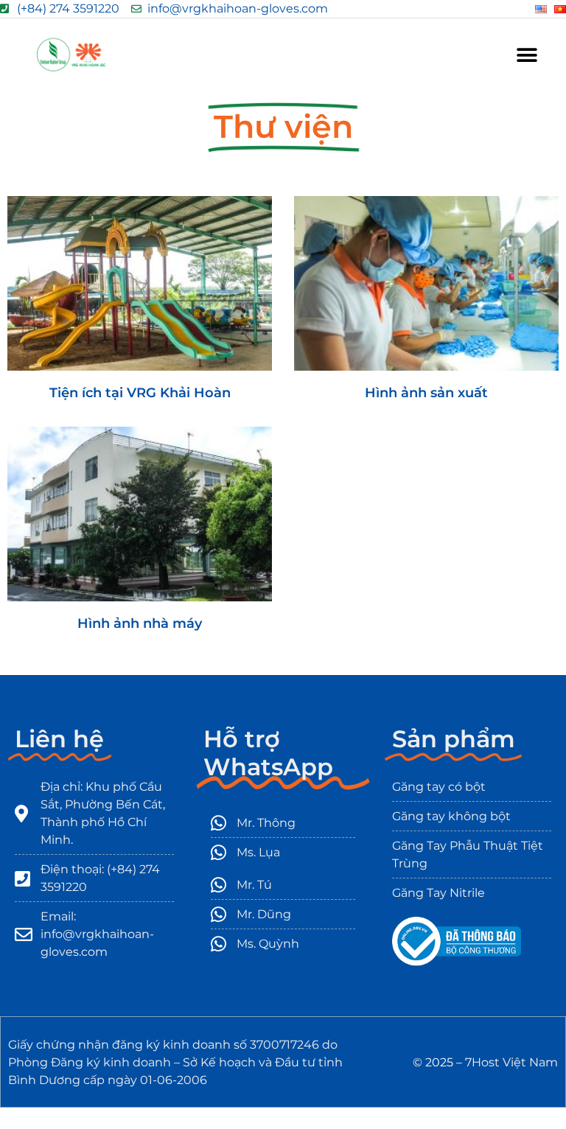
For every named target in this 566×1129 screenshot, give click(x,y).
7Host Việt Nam (511, 1062)
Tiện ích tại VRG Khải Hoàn (140, 393)
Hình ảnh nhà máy (139, 623)
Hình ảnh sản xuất (426, 393)
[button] (527, 54)
